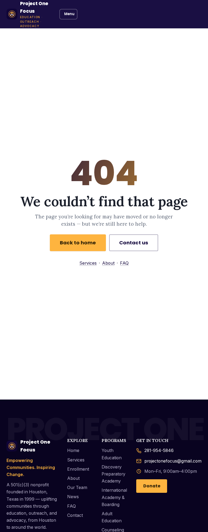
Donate (151, 486)
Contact (75, 515)
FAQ (124, 263)
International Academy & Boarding (114, 497)
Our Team (77, 487)
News (73, 496)
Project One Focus (35, 446)
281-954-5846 (159, 450)
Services (88, 263)
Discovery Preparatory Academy (113, 474)
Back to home (78, 242)
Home (73, 450)
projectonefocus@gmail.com (173, 461)
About (108, 263)
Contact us (133, 242)
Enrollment (78, 469)
